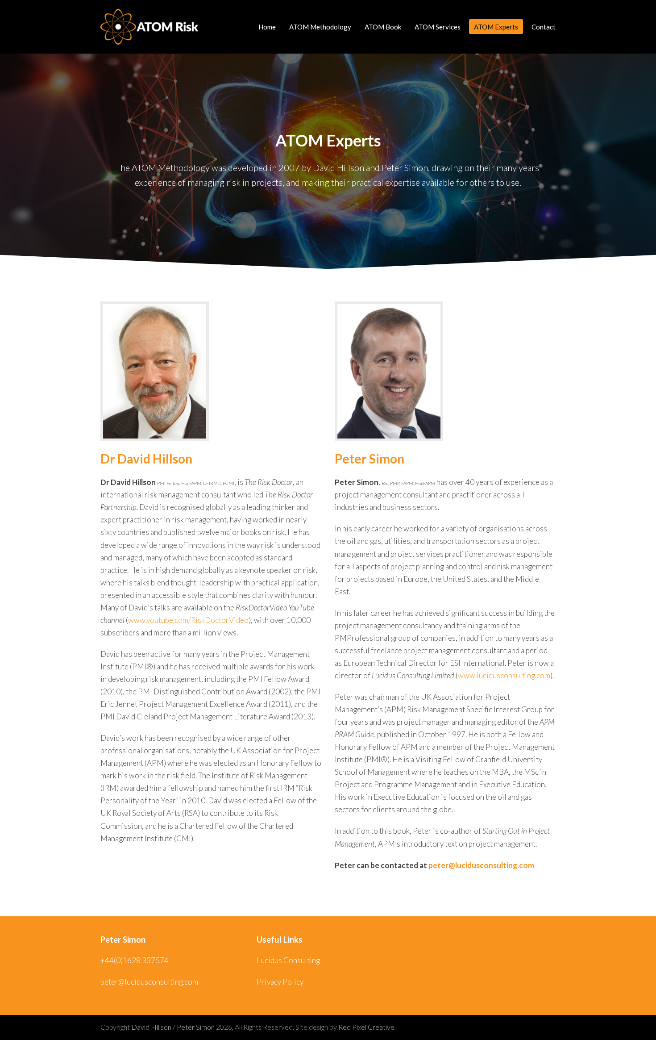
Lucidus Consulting (288, 960)
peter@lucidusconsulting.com (481, 865)
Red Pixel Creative (366, 1027)
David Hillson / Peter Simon (173, 1027)
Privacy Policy (280, 981)
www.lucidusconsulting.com (504, 675)
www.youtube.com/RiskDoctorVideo (188, 620)
